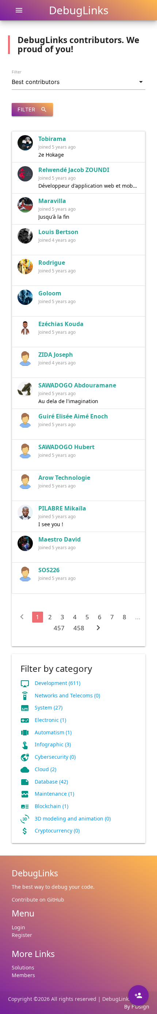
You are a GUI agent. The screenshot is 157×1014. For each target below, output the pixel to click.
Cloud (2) (45, 769)
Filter (17, 71)
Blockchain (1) (51, 806)
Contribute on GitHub (38, 899)
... (138, 617)
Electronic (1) (50, 719)
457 (59, 628)
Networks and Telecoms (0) (67, 695)
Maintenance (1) (54, 793)
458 (78, 628)
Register (22, 934)
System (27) (48, 707)
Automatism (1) (53, 732)
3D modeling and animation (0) (73, 818)
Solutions (23, 967)
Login (18, 927)
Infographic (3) (53, 744)
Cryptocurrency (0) (57, 830)
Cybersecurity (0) (55, 756)
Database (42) (51, 781)
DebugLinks (78, 10)
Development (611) (57, 683)
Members (23, 975)
